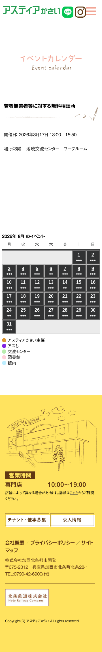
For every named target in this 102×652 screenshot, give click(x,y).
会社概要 (14, 542)
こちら (74, 493)
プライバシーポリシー (52, 542)
